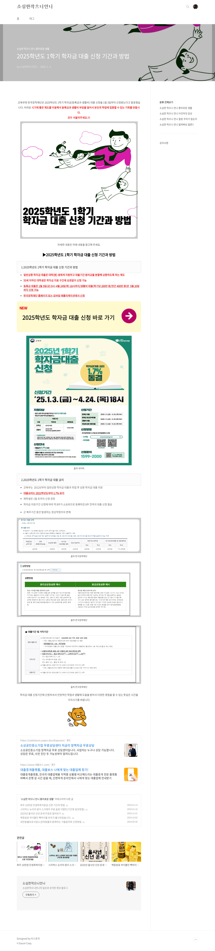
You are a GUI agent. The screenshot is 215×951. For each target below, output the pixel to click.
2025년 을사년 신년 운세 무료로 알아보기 (40, 813)
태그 (31, 18)
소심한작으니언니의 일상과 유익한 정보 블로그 (45, 887)
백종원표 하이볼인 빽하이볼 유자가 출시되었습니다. (45, 817)
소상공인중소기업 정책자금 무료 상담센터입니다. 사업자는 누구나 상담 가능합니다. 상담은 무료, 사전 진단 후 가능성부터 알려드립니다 (67, 752)
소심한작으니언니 (35, 6)
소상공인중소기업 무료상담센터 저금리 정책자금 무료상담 (57, 745)
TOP (195, 939)
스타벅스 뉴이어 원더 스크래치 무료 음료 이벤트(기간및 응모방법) (52, 809)
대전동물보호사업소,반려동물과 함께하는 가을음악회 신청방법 (50, 821)
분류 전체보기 (166, 102)
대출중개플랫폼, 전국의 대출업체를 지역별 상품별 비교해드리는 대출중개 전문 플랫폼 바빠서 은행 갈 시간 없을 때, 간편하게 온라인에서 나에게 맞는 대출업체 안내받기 (68, 776)
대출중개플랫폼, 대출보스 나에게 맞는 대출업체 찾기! (54, 770)
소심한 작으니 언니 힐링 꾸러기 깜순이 (178, 119)
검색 (187, 6)
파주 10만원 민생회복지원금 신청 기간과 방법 (42, 805)
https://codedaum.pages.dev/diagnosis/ (42, 740)
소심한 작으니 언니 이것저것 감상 (176, 113)
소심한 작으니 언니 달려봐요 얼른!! (177, 124)
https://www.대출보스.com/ (35, 764)
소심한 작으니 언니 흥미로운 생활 (37, 799)
